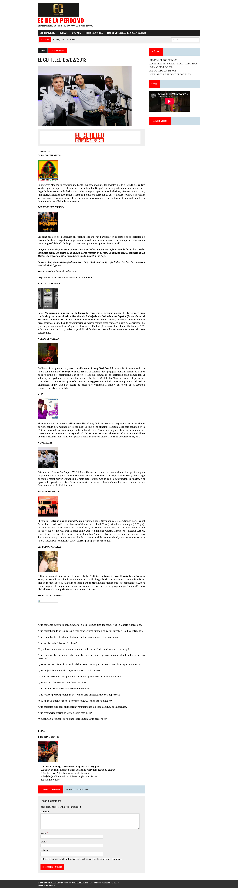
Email (43, 841)
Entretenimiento (47, 32)
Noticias (63, 32)
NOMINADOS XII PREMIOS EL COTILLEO (170, 74)
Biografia (76, 32)
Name (43, 833)
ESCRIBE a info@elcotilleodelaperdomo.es (126, 32)
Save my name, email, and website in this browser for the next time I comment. (82, 858)
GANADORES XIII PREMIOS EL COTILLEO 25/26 (173, 63)
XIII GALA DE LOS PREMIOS (163, 60)
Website (44, 850)
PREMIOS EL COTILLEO (94, 32)
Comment (45, 811)
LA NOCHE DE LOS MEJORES (163, 70)
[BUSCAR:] (185, 39)
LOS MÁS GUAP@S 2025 (161, 67)
